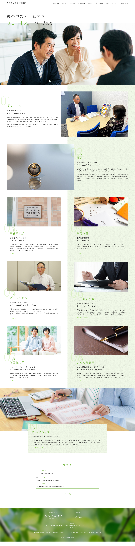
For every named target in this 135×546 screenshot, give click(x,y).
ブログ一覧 (67, 494)
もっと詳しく (13, 253)
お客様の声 (91, 3)
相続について (109, 3)
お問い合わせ (124, 3)
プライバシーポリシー (96, 532)
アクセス (85, 525)
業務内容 (64, 3)
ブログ (117, 3)
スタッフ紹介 (72, 3)
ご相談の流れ (81, 3)
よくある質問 (99, 3)
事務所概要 (56, 3)
